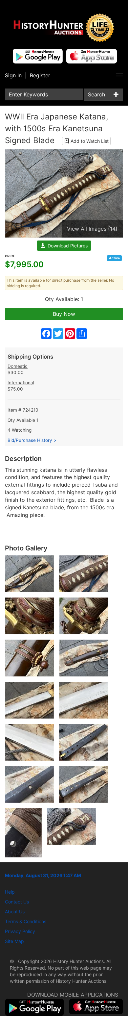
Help (10, 892)
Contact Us (17, 901)
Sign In (13, 75)
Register (40, 75)
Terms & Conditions (25, 921)
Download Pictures (66, 245)
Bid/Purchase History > (32, 440)
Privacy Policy (20, 931)
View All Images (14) (92, 228)
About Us (15, 911)
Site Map (14, 941)
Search (96, 94)
